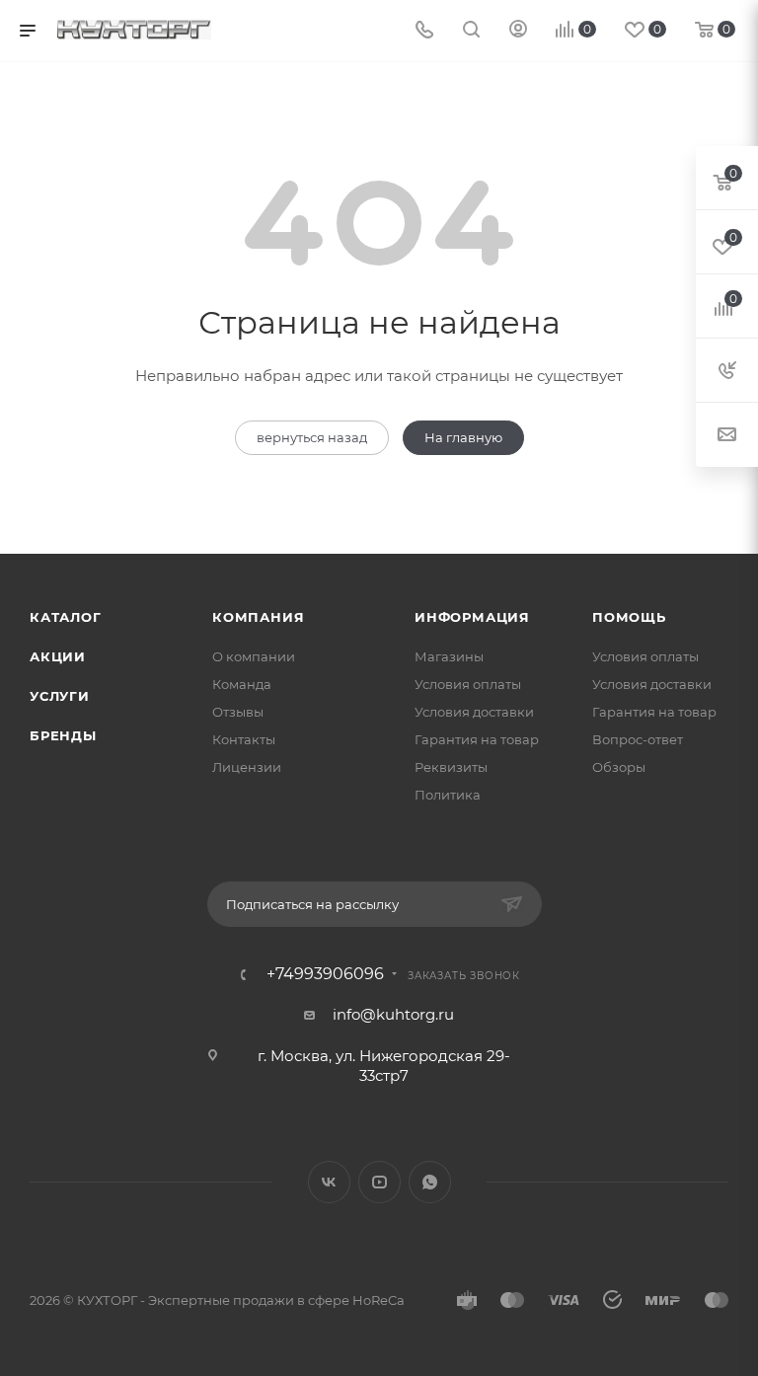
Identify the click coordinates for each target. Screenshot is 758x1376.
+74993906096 (325, 974)
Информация (472, 617)
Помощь (629, 617)
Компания (258, 617)
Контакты (243, 739)
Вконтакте (329, 1182)
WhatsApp (430, 1182)
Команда (241, 684)
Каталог (66, 617)
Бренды (63, 735)
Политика (448, 795)
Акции (58, 656)
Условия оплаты (468, 684)
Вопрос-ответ (637, 739)
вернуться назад (312, 437)
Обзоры (618, 767)
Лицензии (246, 767)
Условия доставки (474, 712)
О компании (253, 656)
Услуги (60, 696)
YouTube (379, 1182)
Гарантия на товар (477, 739)
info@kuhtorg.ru (393, 1014)
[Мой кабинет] (518, 31)
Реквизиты (451, 767)
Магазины (449, 656)
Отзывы (238, 712)
